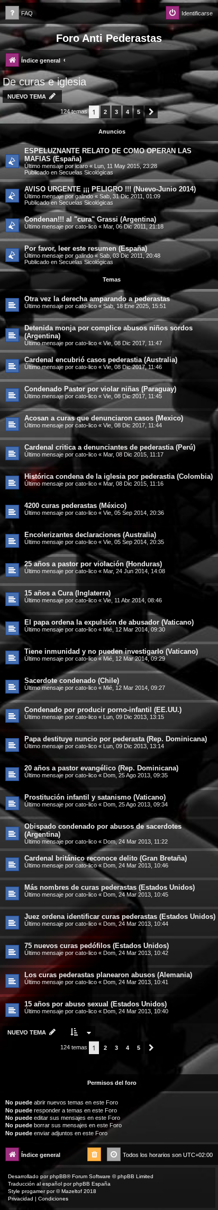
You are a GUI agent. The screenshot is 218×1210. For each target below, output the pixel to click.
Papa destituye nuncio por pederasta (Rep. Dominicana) (115, 739)
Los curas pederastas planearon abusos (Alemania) (108, 975)
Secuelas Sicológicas (86, 172)
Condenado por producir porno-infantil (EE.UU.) (102, 710)
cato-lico (86, 226)
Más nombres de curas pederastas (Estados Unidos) (109, 887)
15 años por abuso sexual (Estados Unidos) (95, 1004)
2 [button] (105, 112)
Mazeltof (71, 1191)
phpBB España (92, 1184)
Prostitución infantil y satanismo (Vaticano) (95, 797)
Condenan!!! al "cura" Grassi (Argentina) (90, 219)
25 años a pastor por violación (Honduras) (93, 564)
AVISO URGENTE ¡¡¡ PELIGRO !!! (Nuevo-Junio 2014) (110, 189)
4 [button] (127, 112)
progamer (33, 1191)
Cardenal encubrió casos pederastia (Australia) (100, 360)
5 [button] (138, 112)
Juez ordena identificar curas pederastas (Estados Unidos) (119, 916)
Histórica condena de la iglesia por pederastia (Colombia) (118, 476)
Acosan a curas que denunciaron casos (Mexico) (103, 418)
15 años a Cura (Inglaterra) (67, 593)
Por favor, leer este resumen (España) (85, 248)
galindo (84, 196)
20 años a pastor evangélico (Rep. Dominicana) (101, 768)
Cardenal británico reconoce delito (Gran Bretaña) (105, 858)
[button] (151, 112)
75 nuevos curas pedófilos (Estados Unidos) (96, 946)
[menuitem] (19, 13)
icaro (81, 166)
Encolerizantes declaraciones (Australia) (90, 535)
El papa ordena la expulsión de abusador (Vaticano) (109, 622)
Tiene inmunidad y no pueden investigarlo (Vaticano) (111, 651)
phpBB (58, 1176)
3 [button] (116, 112)
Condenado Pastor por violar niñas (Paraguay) (100, 389)
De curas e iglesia (44, 81)
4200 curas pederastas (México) (75, 506)
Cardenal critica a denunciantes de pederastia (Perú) (109, 447)
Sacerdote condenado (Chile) (71, 681)
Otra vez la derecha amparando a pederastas (97, 299)
